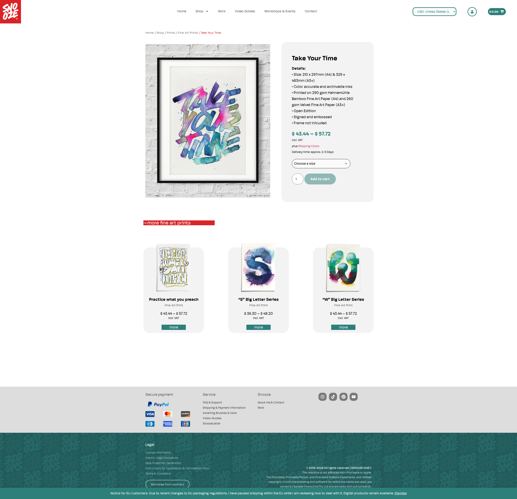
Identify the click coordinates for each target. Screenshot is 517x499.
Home (181, 11)
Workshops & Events (279, 11)
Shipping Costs (308, 146)
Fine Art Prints (188, 32)
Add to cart (320, 179)
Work (222, 11)
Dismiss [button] (401, 493)
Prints (171, 32)
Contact (311, 11)
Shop (199, 11)
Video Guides (245, 11)
